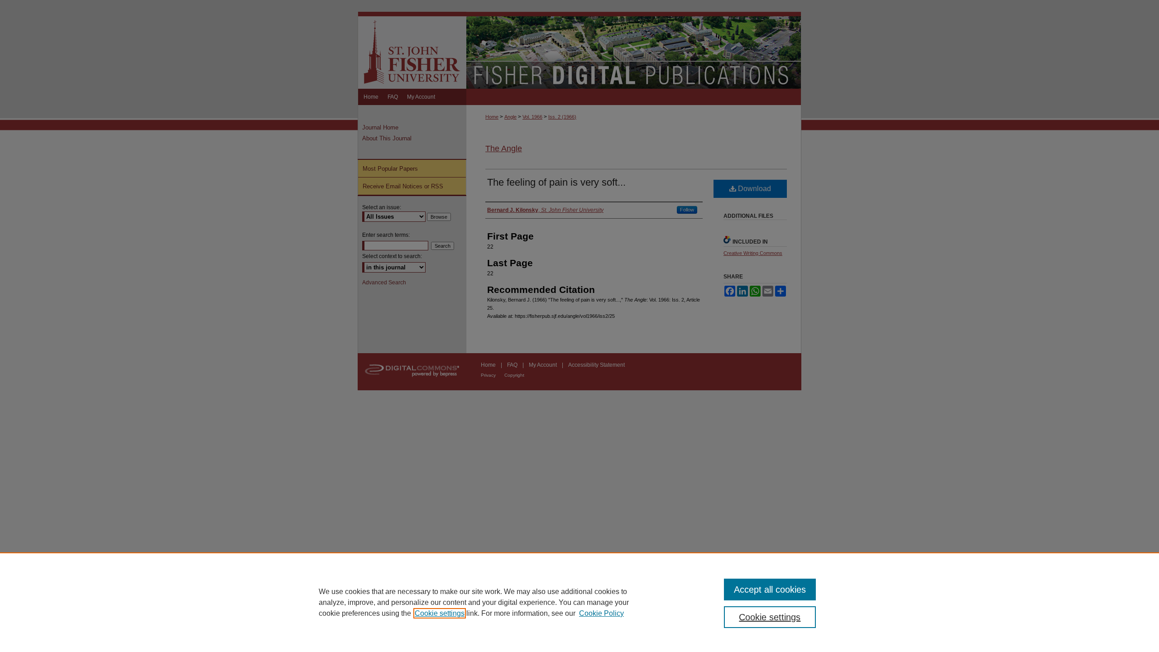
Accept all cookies (770, 589)
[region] (579, 602)
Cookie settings (440, 613)
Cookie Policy (601, 613)
